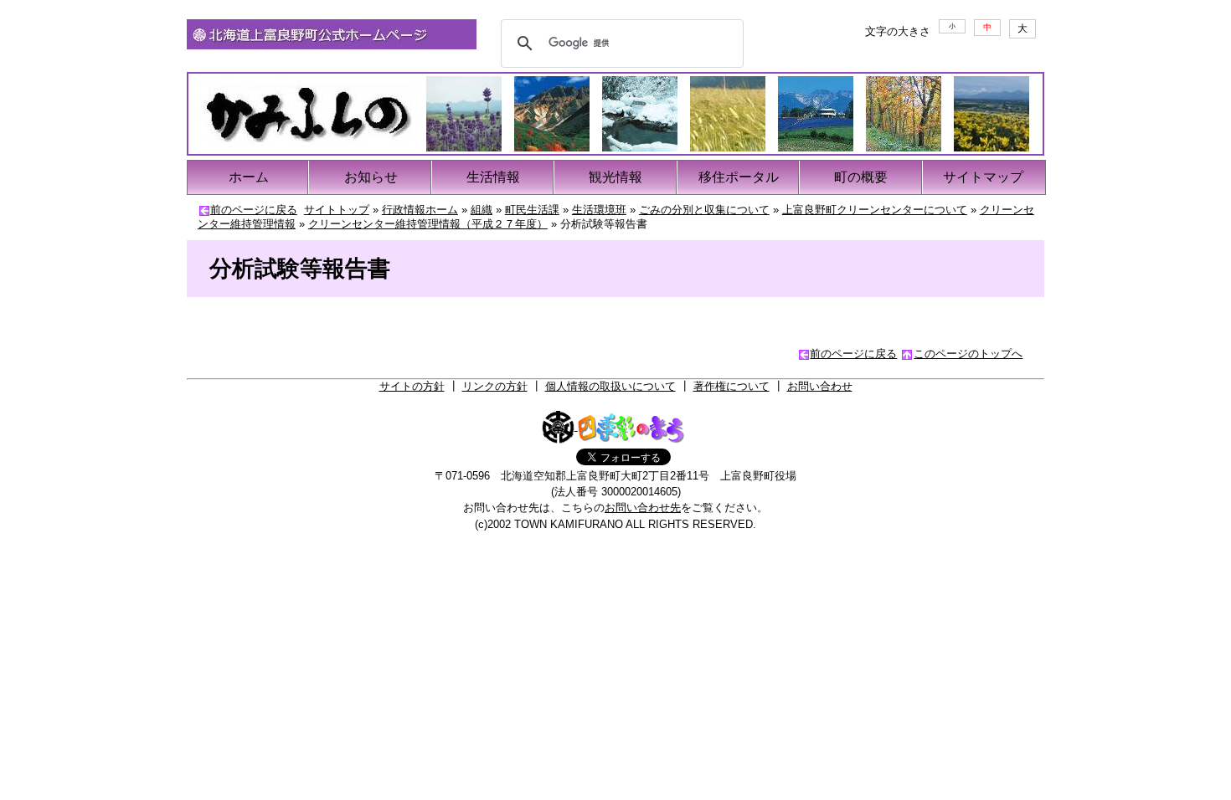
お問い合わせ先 (643, 507)
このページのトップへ (968, 353)
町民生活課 (532, 209)
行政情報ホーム (420, 209)
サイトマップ (983, 177)
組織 (481, 209)
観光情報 (615, 177)
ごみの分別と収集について (704, 209)
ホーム (249, 177)
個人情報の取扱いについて (610, 386)
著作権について (731, 386)
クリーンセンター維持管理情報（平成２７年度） (428, 224)
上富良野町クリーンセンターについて (874, 209)
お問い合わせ (819, 386)
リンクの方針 (495, 386)
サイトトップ (336, 209)
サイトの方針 (412, 386)
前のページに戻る (253, 209)
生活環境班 (599, 209)
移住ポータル (738, 177)
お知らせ (371, 177)
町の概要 (861, 177)
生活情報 (493, 177)
